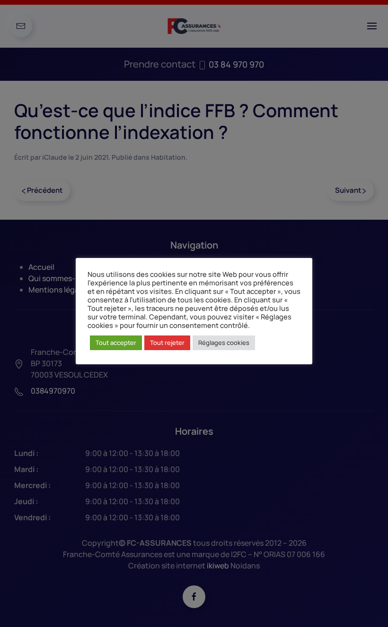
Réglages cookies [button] (223, 342)
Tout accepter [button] (116, 342)
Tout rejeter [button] (167, 342)
